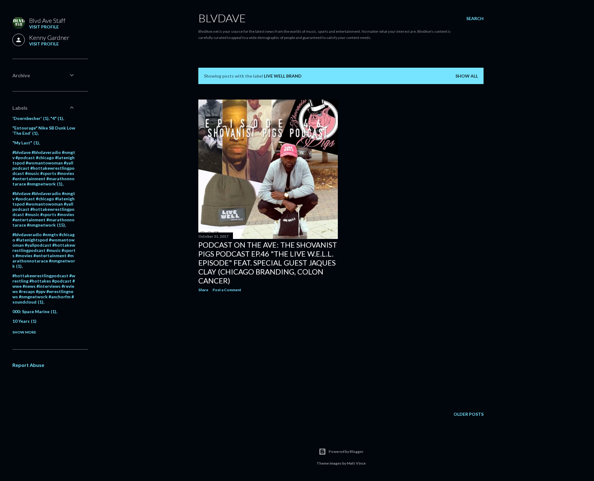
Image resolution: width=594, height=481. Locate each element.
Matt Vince (356, 463)
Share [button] (203, 289)
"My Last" (24, 142)
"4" (56, 118)
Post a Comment (227, 289)
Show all (466, 76)
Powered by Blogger (346, 451)
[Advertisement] (268, 351)
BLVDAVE (222, 18)
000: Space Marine (33, 311)
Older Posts (469, 414)
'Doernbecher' (29, 118)
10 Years (23, 321)
